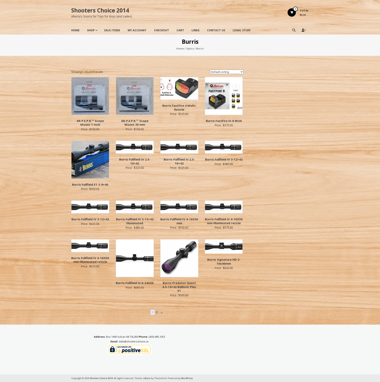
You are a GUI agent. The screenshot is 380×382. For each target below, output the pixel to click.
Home (75, 30)
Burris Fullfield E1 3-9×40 (90, 184)
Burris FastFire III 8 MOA (224, 121)
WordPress (187, 378)
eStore (146, 378)
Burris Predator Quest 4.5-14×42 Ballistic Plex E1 (179, 287)
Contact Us (216, 30)
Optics (190, 48)
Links (196, 30)
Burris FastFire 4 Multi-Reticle (179, 107)
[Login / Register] (304, 30)
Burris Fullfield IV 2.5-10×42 (134, 161)
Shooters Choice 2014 (100, 10)
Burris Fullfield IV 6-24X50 (135, 283)
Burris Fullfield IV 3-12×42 (224, 159)
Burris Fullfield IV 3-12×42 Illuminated (135, 221)
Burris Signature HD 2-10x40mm (223, 261)
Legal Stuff (242, 30)
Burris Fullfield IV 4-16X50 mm (179, 221)
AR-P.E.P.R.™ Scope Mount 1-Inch (90, 123)
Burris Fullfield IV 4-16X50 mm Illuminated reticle (224, 221)
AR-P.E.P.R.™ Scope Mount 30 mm (134, 123)
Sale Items (112, 30)
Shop (91, 30)
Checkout (161, 30)
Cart (180, 30)
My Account (137, 30)
